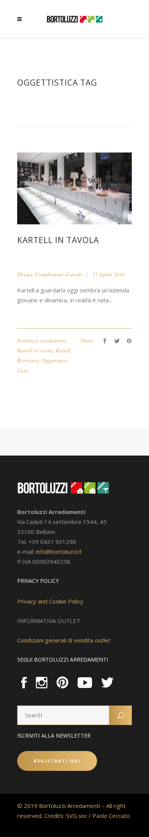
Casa (22, 370)
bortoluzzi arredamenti (41, 340)
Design (24, 274)
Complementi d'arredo (59, 274)
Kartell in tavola (58, 240)
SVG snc (76, 815)
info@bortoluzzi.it (59, 551)
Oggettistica (55, 360)
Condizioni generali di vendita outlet (63, 640)
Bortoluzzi (28, 360)
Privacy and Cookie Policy (50, 601)
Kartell (63, 350)
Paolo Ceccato (111, 815)
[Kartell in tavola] (74, 187)
